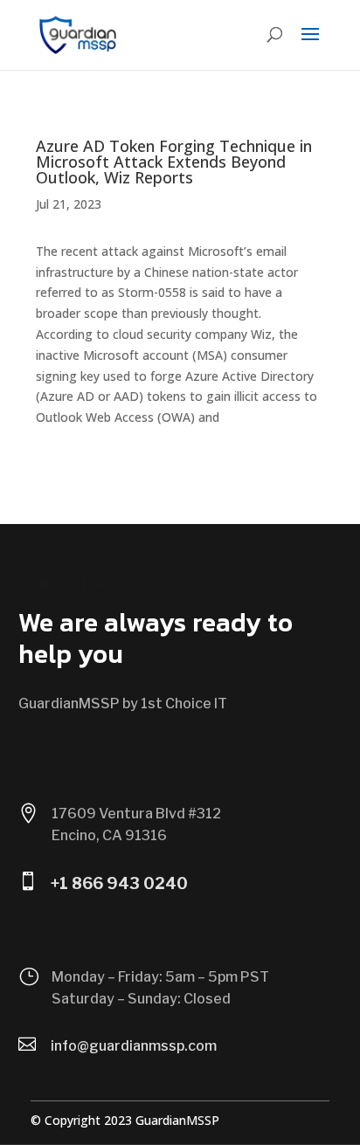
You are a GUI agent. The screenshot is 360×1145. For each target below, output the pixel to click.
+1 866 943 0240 (119, 883)
